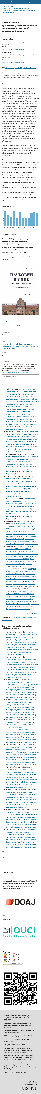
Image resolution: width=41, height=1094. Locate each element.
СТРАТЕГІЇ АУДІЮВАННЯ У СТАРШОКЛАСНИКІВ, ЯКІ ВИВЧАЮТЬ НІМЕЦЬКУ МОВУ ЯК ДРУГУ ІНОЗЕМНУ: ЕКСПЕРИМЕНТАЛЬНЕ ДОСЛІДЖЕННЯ (20, 725)
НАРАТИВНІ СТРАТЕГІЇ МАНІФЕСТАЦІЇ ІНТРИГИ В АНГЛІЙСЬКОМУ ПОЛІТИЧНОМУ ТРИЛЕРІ (21, 548)
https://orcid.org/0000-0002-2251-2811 (13, 62)
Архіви (12, 6)
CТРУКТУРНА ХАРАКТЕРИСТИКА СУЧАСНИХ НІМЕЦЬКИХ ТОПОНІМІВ (21, 792)
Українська (7, 864)
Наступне (33, 613)
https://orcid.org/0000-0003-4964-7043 (13, 49)
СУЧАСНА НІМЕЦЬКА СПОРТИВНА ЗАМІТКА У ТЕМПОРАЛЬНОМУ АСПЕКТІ (22, 812)
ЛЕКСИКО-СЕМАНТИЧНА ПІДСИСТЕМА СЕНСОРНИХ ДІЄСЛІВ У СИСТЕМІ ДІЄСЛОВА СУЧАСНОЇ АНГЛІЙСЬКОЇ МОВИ (22, 434)
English (5, 861)
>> (6, 851)
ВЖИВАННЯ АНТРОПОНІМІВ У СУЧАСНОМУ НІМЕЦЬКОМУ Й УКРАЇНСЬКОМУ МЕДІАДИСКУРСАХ (22, 702)
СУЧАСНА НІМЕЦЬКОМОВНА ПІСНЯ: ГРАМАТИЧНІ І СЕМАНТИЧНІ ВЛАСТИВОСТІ (20, 682)
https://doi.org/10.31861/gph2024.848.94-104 (20, 68)
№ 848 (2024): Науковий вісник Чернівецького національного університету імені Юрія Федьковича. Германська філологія (18, 10)
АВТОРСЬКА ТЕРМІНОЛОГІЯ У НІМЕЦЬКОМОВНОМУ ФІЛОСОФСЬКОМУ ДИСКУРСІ (20, 593)
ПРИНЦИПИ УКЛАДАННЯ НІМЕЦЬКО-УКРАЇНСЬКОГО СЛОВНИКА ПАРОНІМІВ (21, 571)
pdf (6, 321)
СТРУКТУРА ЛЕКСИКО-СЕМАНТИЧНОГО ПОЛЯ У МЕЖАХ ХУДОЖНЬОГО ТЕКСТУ (22, 391)
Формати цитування (9, 376)
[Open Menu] (2, 2)
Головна (4, 6)
